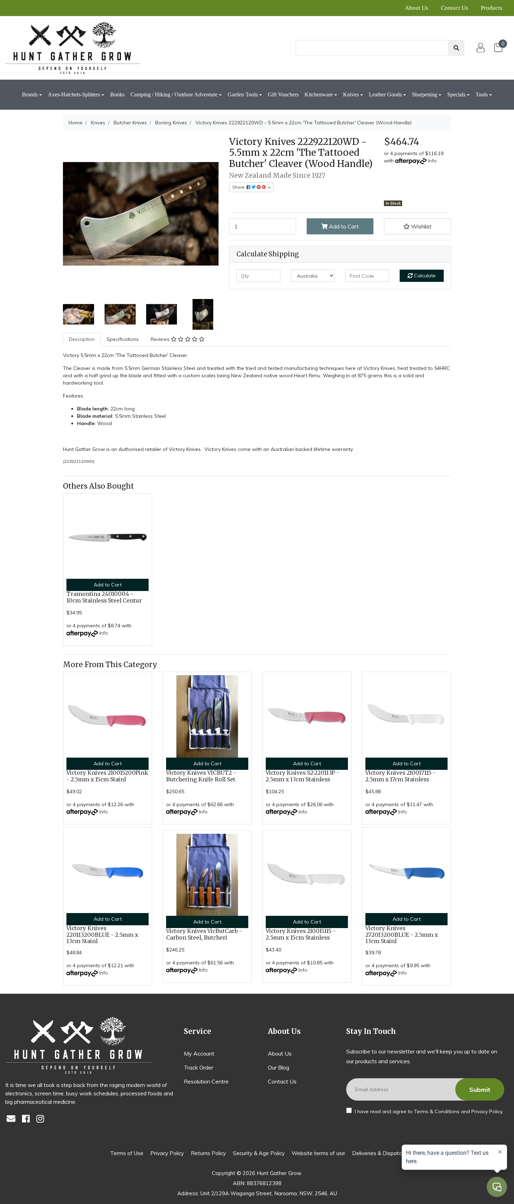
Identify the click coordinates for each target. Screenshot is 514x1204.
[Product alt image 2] (161, 314)
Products (491, 8)
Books (117, 94)
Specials (456, 94)
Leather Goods (385, 94)
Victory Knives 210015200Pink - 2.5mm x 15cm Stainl (107, 776)
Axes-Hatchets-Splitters (74, 94)
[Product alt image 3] (203, 314)
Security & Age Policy (259, 1153)
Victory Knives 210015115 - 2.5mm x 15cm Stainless (301, 934)
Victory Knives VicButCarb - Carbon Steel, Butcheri (204, 934)
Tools (482, 94)
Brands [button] (30, 94)
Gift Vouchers (283, 94)
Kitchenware (319, 94)
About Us (416, 8)
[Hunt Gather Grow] (72, 48)
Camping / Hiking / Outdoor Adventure (173, 94)
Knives (351, 94)
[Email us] (13, 1119)
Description (82, 339)
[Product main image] (141, 214)
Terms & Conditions (436, 1111)
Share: (239, 187)
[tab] (82, 339)
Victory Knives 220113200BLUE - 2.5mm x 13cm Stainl (102, 935)
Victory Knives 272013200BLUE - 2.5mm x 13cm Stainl (401, 935)
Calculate (424, 275)
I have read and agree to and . (428, 1111)
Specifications (123, 339)
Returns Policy (208, 1153)
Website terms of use (318, 1153)
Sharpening (424, 94)
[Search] (456, 48)
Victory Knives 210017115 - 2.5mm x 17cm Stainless (400, 776)
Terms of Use (126, 1153)
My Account (199, 1053)
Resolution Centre (206, 1081)
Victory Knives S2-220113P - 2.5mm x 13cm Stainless (302, 776)
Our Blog (278, 1067)
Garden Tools (243, 94)
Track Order (198, 1067)
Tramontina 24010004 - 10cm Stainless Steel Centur (104, 597)
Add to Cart (343, 226)
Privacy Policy (486, 1111)
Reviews (161, 339)
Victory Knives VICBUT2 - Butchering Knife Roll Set (201, 776)
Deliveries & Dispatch (378, 1153)
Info (432, 161)
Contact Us (454, 8)
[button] (417, 226)
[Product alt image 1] (120, 314)
